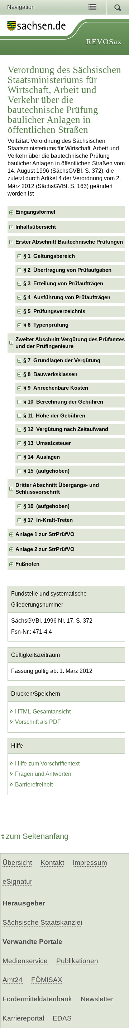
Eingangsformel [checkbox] (35, 212)
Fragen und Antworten (43, 774)
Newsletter (97, 999)
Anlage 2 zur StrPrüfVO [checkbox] (45, 549)
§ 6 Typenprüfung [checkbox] (45, 325)
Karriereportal (23, 1018)
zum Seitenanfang (37, 836)
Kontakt (52, 862)
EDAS (62, 1018)
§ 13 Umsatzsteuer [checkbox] (47, 443)
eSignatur (17, 881)
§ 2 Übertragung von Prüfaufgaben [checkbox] (67, 270)
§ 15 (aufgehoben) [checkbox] (46, 471)
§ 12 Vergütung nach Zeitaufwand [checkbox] (65, 429)
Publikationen (77, 961)
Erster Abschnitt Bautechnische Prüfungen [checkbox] (69, 242)
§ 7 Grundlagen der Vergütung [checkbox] (61, 360)
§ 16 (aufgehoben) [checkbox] (46, 506)
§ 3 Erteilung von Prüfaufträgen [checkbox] (63, 283)
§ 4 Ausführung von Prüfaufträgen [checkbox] (66, 297)
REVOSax (104, 41)
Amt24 (13, 979)
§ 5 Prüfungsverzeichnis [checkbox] (54, 311)
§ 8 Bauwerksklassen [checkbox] (50, 374)
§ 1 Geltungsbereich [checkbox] (49, 256)
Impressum (90, 862)
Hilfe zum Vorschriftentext (47, 763)
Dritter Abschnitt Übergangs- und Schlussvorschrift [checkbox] (57, 488)
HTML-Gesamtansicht (43, 711)
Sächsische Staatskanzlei (42, 922)
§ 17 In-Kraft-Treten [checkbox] (48, 520)
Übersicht (17, 862)
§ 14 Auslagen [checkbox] (41, 457)
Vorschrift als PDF (38, 722)
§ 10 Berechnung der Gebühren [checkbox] (63, 402)
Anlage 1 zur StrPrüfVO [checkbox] (45, 534)
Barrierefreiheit (34, 785)
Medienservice (25, 961)
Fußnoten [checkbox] (27, 564)
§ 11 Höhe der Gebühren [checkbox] (54, 416)
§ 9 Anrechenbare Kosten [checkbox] (55, 388)
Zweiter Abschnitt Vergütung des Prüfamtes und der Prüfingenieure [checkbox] (70, 343)
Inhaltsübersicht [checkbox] (35, 227)
